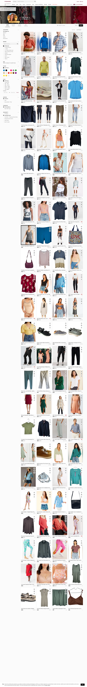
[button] (15, 1)
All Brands (7, 45)
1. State (6, 48)
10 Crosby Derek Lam (9, 50)
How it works (70, 4)
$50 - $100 (7, 85)
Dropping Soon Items (9, 118)
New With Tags (7, 108)
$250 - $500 (7, 87)
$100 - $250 (7, 86)
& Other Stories (8, 47)
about (76, 25)
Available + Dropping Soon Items (11, 117)
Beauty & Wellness (39, 4)
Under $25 (7, 82)
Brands (45, 4)
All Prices (7, 80)
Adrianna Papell (8, 54)
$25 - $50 (7, 83)
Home (24, 4)
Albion (6, 58)
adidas (6, 53)
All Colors (7, 67)
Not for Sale (7, 122)
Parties (49, 4)
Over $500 (7, 89)
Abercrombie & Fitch (9, 51)
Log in (78, 1)
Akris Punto (7, 57)
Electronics (28, 4)
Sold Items (7, 120)
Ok (82, 684)
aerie (6, 55)
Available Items (8, 115)
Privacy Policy (47, 685)
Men (17, 4)
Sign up (81, 1)
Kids (20, 4)
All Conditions (7, 107)
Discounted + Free (8, 101)
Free (5, 100)
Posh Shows (54, 4)
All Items (6, 98)
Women (13, 4)
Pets (33, 4)
